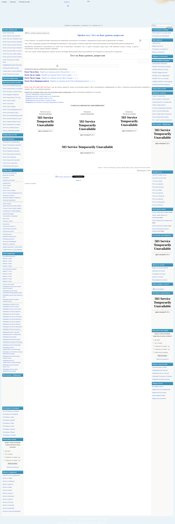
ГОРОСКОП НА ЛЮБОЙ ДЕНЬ (11, 142)
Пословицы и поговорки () (160, 49)
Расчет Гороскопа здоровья (11, 148)
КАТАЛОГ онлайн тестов (159, 175)
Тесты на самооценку (158, 202)
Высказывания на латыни (159, 280)
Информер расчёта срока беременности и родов (10, 370)
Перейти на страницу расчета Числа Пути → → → (57, 72)
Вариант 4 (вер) (7, 266)
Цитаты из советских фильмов (11, 511)
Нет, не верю (9, 454)
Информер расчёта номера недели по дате (11, 300)
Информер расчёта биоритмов (12, 345)
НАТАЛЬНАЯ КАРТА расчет (10, 166)
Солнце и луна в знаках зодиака (12, 208)
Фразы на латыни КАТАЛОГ (160, 268)
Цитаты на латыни (157, 277)
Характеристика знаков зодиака (12, 206)
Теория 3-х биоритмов (158, 96)
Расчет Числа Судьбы (9, 100)
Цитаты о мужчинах (8, 496)
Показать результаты (13, 467)
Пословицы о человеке (9, 435)
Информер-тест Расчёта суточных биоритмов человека (13, 352)
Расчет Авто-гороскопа (9, 157)
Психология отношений (9, 228)
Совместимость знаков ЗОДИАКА (12, 71)
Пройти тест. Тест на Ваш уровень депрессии (101, 35)
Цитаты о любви (7, 478)
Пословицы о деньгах (9, 429)
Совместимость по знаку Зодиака (12, 249)
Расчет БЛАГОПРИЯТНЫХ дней (12, 85)
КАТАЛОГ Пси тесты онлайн (160, 78)
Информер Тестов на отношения (12, 316)
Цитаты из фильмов (8, 508)
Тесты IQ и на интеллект (159, 178)
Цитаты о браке (7, 487)
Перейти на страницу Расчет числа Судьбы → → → (60, 75)
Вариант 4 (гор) (7, 279)
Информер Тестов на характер (11, 311)
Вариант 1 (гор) (7, 271)
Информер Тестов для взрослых (12, 319)
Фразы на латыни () (158, 52)
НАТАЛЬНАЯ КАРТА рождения (161, 84)
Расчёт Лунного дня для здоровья (12, 42)
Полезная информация (9, 241)
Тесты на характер (157, 193)
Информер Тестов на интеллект (12, 309)
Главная (4, 2)
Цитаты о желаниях (8, 505)
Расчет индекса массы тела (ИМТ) (12, 88)
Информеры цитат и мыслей (11, 332)
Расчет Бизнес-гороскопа (10, 163)
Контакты (13, 2)
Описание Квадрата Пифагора (11, 197)
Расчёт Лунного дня (8, 33)
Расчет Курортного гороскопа (11, 160)
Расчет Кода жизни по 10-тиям (11, 97)
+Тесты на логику (157, 181)
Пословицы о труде (8, 423)
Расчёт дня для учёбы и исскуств (12, 51)
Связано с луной (7, 221)
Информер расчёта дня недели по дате (13, 296)
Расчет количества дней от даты (12, 118)
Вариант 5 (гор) (7, 281)
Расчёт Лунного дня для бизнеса (12, 45)
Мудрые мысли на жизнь (159, 392)
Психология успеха (8, 231)
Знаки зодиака (7, 203)
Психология (6, 224)
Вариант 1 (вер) (7, 258)
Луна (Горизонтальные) (9, 269)
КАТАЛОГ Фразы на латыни (160, 69)
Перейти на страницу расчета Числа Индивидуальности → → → (72, 81)
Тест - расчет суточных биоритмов (162, 120)
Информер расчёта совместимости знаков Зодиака (12, 361)
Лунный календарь (8, 214)
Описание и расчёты (9, 195)
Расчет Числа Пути (8, 103)
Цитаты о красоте (8, 499)
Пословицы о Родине (9, 432)
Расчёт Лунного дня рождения (11, 36)
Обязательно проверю (161, 352)
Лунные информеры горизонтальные (38, 94)
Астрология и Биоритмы (10, 173)
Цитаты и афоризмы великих (11, 130)
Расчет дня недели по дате (11, 112)
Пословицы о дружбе (9, 420)
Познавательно (7, 234)
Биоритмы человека (8, 175)
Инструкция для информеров (160, 36)
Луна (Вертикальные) (9, 256)
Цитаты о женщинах (8, 481)
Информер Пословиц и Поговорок (12, 342)
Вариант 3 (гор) (7, 276)
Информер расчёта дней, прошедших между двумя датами (12, 291)
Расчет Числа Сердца (9, 106)
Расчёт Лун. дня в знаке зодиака (12, 54)
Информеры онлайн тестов (11, 304)
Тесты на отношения (158, 196)
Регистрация (164, 21)
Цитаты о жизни (7, 490)
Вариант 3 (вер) (7, 263)
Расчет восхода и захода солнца (12, 91)
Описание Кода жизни (9, 200)
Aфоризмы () (156, 43)
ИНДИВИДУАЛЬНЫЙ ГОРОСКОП (12, 65)
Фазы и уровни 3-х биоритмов (160, 99)
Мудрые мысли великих (159, 398)
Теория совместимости (159, 105)
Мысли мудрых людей (158, 395)
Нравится (67, 2)
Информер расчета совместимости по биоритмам (43, 96)
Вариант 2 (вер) (7, 261)
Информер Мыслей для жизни (11, 339)
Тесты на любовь (157, 190)
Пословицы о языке (8, 426)
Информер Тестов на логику (11, 306)
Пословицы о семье (8, 417)
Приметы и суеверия (9, 244)
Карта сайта (72, 518)
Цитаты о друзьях (8, 484)
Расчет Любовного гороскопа (11, 151)
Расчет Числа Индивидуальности (12, 109)
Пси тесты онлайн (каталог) (11, 127)
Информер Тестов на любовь (11, 314)
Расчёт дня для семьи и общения (12, 48)
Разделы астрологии (9, 180)
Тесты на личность (157, 205)
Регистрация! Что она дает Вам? (161, 33)
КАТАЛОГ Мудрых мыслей (159, 72)
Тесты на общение (157, 199)
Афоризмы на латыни (158, 271)
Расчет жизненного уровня (160, 226)
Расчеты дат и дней (8, 284)
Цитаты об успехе (8, 502)
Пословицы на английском (10, 414)
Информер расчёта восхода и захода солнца (11, 357)
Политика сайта (102, 518)
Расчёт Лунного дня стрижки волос (162, 220)
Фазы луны (6, 218)
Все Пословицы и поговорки (11, 411)
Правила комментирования (86, 518)
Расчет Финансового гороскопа (12, 154)
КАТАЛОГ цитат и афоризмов (11, 475)
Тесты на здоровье (157, 184)
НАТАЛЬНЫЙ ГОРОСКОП (159, 63)
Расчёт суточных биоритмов (160, 111)
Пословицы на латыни (158, 274)
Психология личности (9, 226)
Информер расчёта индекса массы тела (11, 365)
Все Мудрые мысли (157, 386)
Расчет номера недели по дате (12, 121)
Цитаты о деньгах (8, 493)
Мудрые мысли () (157, 46)
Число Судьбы (7, 185)
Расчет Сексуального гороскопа (12, 145)
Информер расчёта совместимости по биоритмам (11, 348)
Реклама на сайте (24, 2)
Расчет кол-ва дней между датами (12, 115)
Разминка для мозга (8, 239)
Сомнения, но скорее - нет (12, 460)
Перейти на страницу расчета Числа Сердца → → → (60, 78)
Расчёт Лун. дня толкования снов (12, 39)
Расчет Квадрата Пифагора (11, 94)
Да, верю (7, 451)
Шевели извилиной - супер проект (12, 247)
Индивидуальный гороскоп (160, 370)
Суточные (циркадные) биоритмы (162, 108)
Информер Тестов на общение (11, 324)
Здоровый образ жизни (9, 236)
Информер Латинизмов (9, 337)
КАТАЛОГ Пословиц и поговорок (161, 66)
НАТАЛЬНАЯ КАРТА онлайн (11, 68)
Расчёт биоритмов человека (11, 74)
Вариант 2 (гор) (7, 273)
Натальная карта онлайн (159, 367)
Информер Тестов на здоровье (12, 321)
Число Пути (6, 188)
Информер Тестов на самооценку (12, 326)
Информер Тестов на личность (11, 329)
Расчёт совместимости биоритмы (162, 114)
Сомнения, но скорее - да (12, 457)
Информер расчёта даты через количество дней (12, 287)
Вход (156, 21)
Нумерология (6, 183)
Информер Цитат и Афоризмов (12, 334)
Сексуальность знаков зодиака (11, 211)
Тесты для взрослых (158, 187)
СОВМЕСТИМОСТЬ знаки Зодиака (162, 81)
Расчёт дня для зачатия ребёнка (12, 57)
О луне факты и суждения (10, 216)
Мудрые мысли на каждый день (161, 389)
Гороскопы (6, 177)
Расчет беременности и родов (11, 124)
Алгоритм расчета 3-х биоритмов (161, 102)
